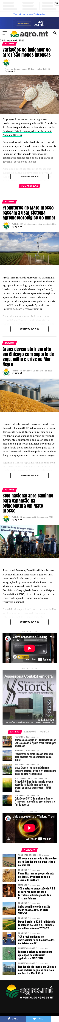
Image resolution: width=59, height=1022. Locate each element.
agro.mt (11, 71)
